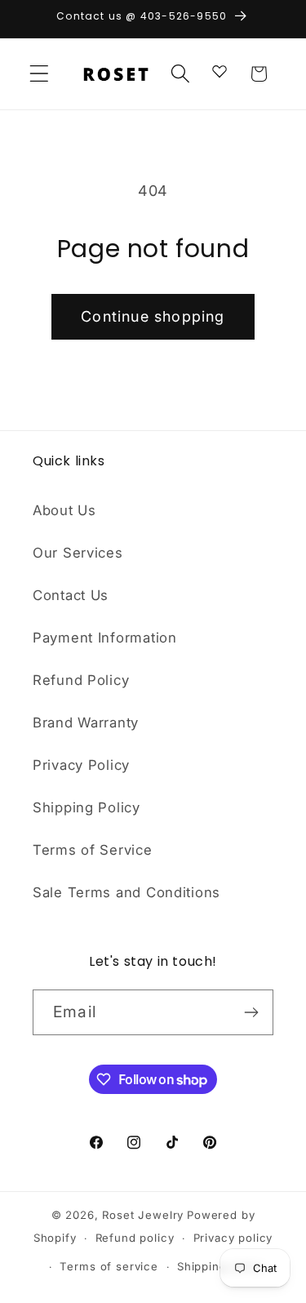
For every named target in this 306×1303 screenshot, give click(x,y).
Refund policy (135, 1237)
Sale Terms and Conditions (126, 892)
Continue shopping (152, 316)
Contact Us (71, 595)
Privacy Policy (81, 765)
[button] (39, 74)
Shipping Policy (86, 807)
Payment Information (105, 637)
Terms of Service (93, 850)
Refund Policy (81, 680)
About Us (64, 510)
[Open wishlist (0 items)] (219, 70)
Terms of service (108, 1266)
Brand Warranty (86, 722)
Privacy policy (233, 1237)
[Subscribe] (251, 1012)
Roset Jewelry (143, 1214)
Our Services (78, 553)
